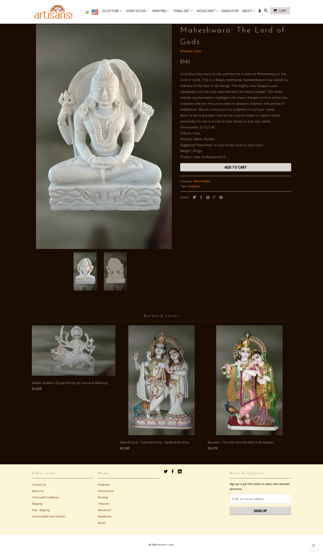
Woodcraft (207, 11)
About (248, 11)
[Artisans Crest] (54, 11)
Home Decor (137, 11)
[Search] (266, 11)
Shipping (37, 503)
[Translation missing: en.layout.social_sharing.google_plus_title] (213, 197)
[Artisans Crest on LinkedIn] (180, 471)
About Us (37, 491)
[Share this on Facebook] (200, 197)
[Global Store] (94, 13)
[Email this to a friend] (220, 197)
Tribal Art (182, 11)
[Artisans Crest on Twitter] (166, 471)
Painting (160, 11)
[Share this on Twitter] (193, 197)
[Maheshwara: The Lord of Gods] (104, 136)
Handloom (229, 11)
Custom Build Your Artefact (49, 516)
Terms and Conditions (45, 497)
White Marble (201, 181)
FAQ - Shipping (41, 510)
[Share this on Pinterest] (207, 197)
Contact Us (39, 484)
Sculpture (112, 11)
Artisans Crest (190, 51)
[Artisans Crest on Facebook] (173, 471)
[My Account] (259, 11)
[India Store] (87, 12)
